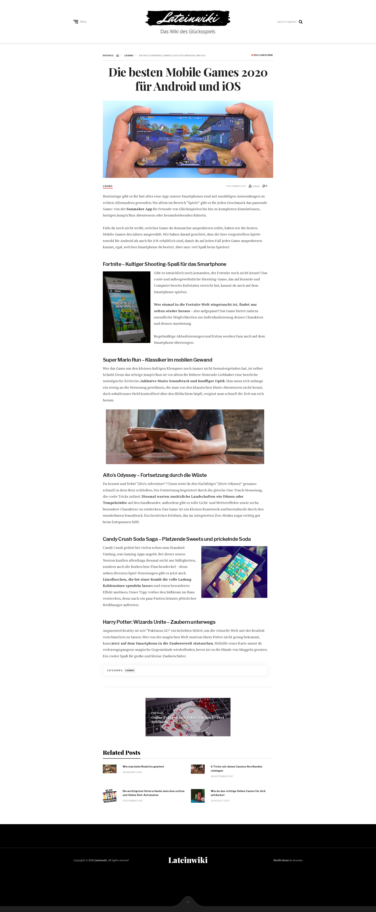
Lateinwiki (100, 860)
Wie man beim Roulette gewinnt (143, 766)
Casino (108, 186)
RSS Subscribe (263, 55)
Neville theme (281, 860)
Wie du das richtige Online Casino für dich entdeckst (238, 793)
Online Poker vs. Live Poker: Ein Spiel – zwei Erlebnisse (187, 719)
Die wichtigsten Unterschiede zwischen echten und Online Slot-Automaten (153, 793)
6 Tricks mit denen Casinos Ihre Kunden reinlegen (236, 768)
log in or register (286, 21)
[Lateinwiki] (188, 20)
